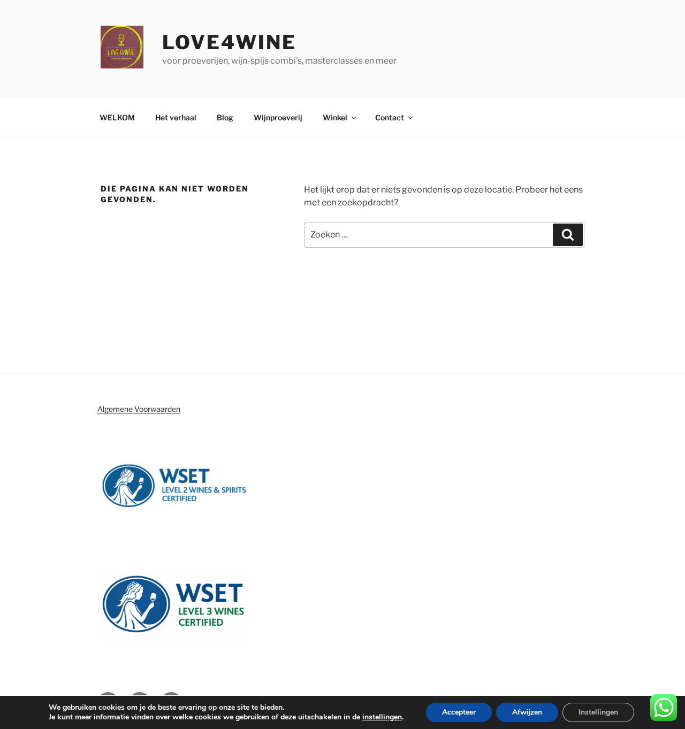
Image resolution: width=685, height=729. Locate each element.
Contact (389, 117)
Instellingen (598, 712)
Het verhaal (175, 117)
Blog (225, 117)
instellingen (382, 717)
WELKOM (117, 117)
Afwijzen (527, 712)
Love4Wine (229, 42)
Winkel (335, 117)
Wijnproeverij (278, 117)
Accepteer (459, 712)
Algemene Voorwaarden (138, 408)
